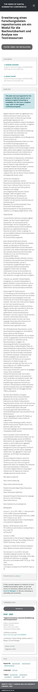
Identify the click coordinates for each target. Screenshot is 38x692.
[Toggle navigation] (33, 5)
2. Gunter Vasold (9, 76)
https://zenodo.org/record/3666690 (15, 635)
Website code (7, 684)
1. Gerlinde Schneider (11, 65)
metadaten (7, 677)
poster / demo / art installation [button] (17, 47)
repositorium (26, 663)
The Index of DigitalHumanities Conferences (14, 5)
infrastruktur (23, 675)
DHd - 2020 (8, 614)
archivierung (13, 675)
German (14, 670)
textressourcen (9, 665)
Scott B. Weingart (10, 591)
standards (16, 677)
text (23, 677)
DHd (11, 646)
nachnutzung (16, 663)
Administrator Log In (8, 690)
